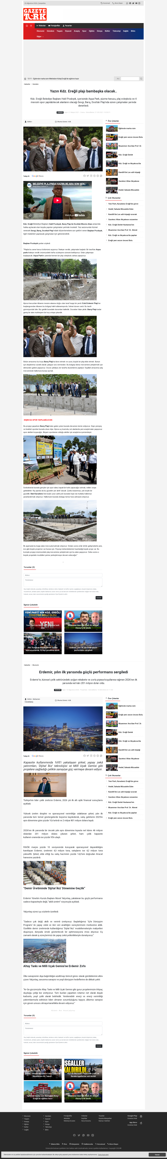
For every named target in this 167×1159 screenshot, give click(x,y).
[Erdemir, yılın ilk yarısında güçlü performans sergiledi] (83, 643)
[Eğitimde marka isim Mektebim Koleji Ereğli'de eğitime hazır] (43, 1092)
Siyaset (68, 31)
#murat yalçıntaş (69, 1010)
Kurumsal (106, 3)
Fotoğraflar (55, 26)
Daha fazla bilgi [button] (103, 1155)
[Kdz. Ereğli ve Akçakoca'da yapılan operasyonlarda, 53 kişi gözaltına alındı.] (43, 643)
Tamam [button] (157, 1154)
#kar (60, 1010)
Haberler (27, 84)
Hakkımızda (88, 1144)
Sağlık (125, 31)
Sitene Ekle (55, 1144)
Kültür (107, 31)
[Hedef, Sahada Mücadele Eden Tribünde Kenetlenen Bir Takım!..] (43, 1069)
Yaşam (59, 31)
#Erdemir (54, 1010)
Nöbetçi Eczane (69, 1121)
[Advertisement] (84, 58)
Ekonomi (40, 31)
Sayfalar (84, 1118)
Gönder (98, 598)
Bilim (133, 31)
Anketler (67, 1118)
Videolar (42, 26)
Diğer (39, 36)
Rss (65, 1144)
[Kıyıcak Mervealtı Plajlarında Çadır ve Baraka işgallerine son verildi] (83, 1069)
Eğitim (91, 31)
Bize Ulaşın (119, 3)
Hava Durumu (86, 1121)
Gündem (50, 31)
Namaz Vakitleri (104, 1121)
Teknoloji (117, 31)
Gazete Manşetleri (105, 1118)
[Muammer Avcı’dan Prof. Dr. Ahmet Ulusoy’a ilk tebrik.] (83, 621)
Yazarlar (68, 26)
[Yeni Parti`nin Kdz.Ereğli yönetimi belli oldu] (43, 621)
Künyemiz (75, 1144)
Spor (84, 31)
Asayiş (77, 31)
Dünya (99, 31)
